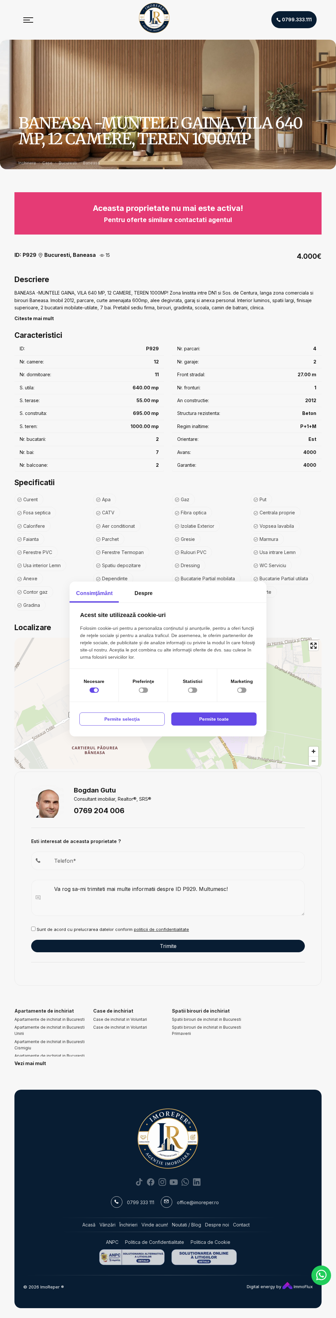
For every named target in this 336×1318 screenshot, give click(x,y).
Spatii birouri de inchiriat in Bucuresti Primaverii (206, 1030)
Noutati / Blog (186, 1224)
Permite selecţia (122, 719)
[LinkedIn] (196, 1181)
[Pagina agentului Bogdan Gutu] (47, 801)
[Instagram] (162, 1181)
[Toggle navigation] (28, 19)
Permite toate (214, 719)
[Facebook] (151, 1181)
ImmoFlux (302, 1286)
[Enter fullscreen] (313, 645)
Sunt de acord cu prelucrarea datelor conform (112, 929)
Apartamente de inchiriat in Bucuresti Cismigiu (49, 1044)
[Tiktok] (139, 1181)
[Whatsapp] (185, 1181)
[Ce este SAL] (132, 1257)
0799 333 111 (140, 1202)
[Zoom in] (313, 751)
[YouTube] (173, 1181)
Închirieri (128, 1224)
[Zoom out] (313, 761)
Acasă (88, 1224)
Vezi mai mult (30, 1063)
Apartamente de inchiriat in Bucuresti (49, 1019)
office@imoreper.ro (198, 1202)
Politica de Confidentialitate (154, 1242)
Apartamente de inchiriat (44, 1011)
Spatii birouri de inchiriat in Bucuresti (206, 1019)
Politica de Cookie (210, 1242)
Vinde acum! (154, 1224)
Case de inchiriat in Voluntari (120, 1019)
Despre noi (217, 1224)
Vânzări (107, 1224)
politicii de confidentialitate (161, 929)
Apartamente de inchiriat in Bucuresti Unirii (49, 1030)
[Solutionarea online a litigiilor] (204, 1257)
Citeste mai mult (34, 318)
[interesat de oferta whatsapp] (321, 1275)
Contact (241, 1224)
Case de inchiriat (113, 1011)
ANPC (112, 1242)
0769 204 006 (99, 810)
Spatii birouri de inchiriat (201, 1011)
